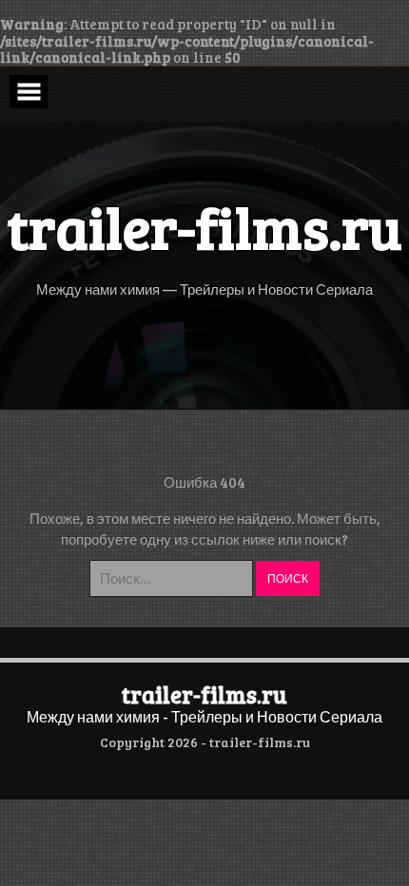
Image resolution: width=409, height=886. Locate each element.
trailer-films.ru (204, 694)
